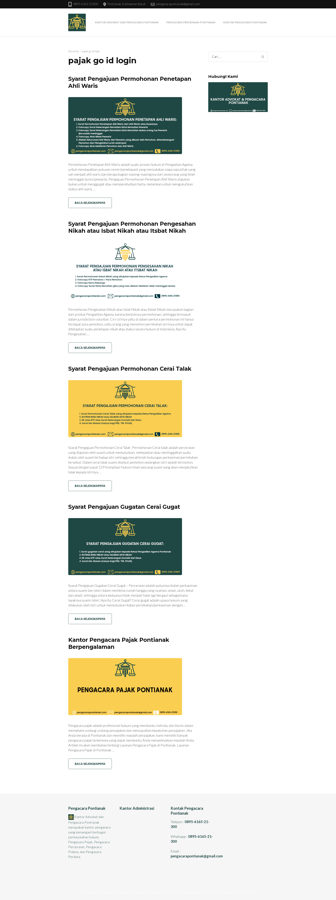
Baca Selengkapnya (90, 202)
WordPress (249, 892)
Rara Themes (211, 892)
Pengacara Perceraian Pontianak (190, 22)
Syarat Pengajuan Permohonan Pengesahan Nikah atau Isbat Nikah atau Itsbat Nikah (132, 227)
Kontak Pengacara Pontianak (245, 22)
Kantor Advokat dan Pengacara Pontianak (127, 22)
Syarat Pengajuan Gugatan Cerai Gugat (124, 506)
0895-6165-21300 (85, 4)
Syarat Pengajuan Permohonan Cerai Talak (129, 368)
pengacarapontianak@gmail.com (178, 4)
